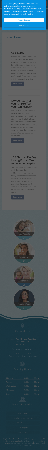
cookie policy (27, 14)
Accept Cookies (24, 20)
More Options (24, 25)
